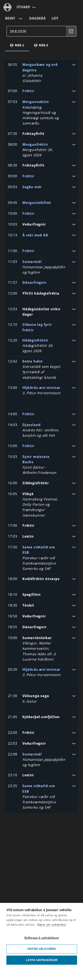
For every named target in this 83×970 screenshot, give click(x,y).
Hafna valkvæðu (41, 948)
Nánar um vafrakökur (51, 924)
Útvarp (23, 7)
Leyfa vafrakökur (41, 960)
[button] (41, 73)
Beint (10, 18)
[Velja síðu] (33, 7)
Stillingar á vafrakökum (41, 937)
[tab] (17, 45)
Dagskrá (37, 18)
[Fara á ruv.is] (7, 7)
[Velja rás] (20, 18)
